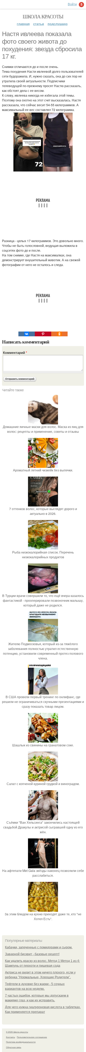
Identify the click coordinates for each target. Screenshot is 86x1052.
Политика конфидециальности (21, 1041)
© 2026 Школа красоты (17, 1031)
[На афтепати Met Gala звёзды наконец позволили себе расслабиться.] (43, 866)
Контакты (10, 1037)
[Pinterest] (43, 334)
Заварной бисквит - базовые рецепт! (32, 954)
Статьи (38, 24)
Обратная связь (13, 1047)
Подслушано (58, 24)
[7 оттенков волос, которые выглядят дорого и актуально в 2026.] (43, 504)
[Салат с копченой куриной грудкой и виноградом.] (43, 779)
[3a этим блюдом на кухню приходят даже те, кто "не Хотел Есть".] (43, 909)
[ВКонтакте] (26, 334)
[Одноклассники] (59, 334)
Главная (23, 24)
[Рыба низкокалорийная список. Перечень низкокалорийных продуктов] (43, 547)
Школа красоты (43, 16)
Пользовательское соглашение (32, 1037)
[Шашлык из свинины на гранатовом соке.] (43, 740)
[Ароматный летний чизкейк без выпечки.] (43, 465)
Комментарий (15, 352)
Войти (72, 4)
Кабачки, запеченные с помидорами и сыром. (38, 947)
